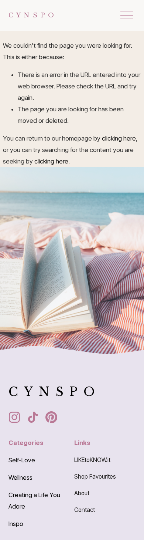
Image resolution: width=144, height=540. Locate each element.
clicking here (119, 138)
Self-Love (21, 460)
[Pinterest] (51, 417)
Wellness (20, 477)
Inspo (15, 523)
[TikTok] (33, 417)
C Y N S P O (31, 15)
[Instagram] (14, 417)
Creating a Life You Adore (34, 500)
